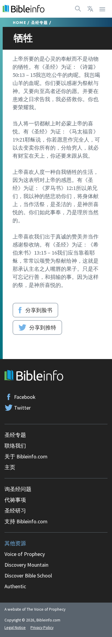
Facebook (25, 396)
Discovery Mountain (26, 564)
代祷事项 (15, 499)
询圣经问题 (17, 489)
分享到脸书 (38, 310)
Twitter (22, 407)
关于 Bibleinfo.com (25, 456)
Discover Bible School (28, 575)
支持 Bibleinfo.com (25, 521)
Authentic (15, 586)
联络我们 (15, 445)
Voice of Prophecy (24, 554)
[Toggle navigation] (102, 8)
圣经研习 (15, 510)
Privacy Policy (41, 627)
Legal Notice (15, 627)
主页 (9, 467)
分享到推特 (42, 327)
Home (19, 22)
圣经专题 (39, 22)
